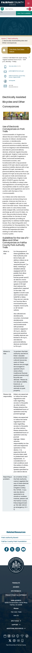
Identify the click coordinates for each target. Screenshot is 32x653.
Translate (16, 583)
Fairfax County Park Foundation (14, 541)
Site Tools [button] (15, 621)
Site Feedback (16, 591)
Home (3, 38)
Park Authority (13, 38)
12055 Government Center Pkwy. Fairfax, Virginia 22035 (17, 76)
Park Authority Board (9, 537)
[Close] (28, 49)
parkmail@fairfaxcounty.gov (16, 71)
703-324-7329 (16, 612)
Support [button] (15, 625)
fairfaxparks (12, 80)
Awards (16, 587)
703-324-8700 (13, 66)
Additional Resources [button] (15, 628)
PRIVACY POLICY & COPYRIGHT (16, 595)
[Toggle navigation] (28, 3)
